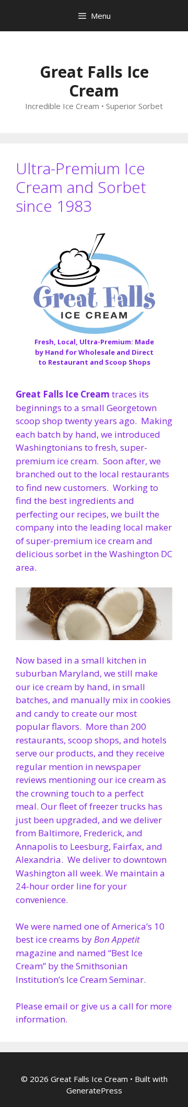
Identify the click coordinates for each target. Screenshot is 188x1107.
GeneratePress (94, 1090)
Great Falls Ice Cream (94, 81)
